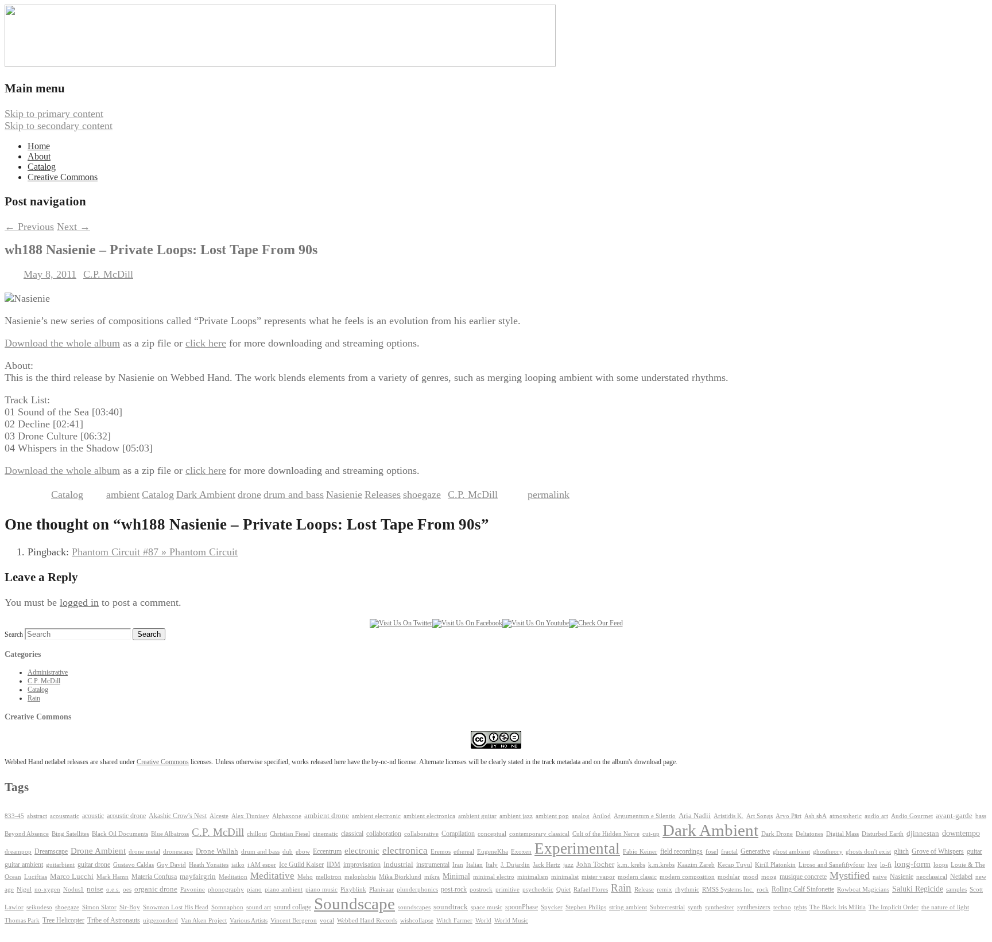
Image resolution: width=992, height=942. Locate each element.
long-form (912, 864)
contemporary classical (539, 834)
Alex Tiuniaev (250, 816)
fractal (729, 851)
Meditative (272, 875)
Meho (305, 877)
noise (95, 889)
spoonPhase (521, 907)
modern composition (687, 877)
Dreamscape (51, 851)
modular (729, 877)
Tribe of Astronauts (113, 920)
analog (581, 816)
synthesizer (719, 907)
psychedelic (537, 889)
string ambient (628, 907)
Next (73, 226)
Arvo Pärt (788, 816)
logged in (79, 602)
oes (127, 889)
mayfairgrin (198, 877)
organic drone (155, 889)
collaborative (421, 834)
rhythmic (687, 889)
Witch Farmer (454, 920)
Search (14, 634)
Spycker (552, 907)
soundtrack (450, 907)
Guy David (171, 865)
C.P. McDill (108, 274)
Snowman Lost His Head (175, 907)
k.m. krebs (631, 864)
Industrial (398, 865)
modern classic (637, 877)
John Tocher (595, 865)
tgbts (800, 907)
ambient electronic (376, 816)
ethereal (464, 851)
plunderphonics (417, 889)
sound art (258, 907)
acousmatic (64, 816)
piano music (321, 889)
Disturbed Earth (883, 834)
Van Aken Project (204, 920)
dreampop (18, 851)
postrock (481, 889)
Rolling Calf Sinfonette (803, 889)
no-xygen (47, 889)
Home (39, 146)
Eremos (441, 851)
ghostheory (828, 851)
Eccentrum (327, 851)
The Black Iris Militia (837, 907)
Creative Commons (63, 177)
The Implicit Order (894, 907)
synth (695, 907)
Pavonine (192, 889)
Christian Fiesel (290, 834)
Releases (383, 494)
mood (750, 877)
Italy (492, 865)
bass (980, 816)
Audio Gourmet (912, 815)
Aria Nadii (695, 815)
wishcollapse (416, 920)
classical (352, 834)
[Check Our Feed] (596, 623)
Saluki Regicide (917, 889)
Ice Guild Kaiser (301, 864)
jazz (568, 864)
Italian (474, 865)
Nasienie (344, 494)
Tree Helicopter (63, 920)
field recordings (681, 851)
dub (287, 851)
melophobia (360, 876)
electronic (361, 850)
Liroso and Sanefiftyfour (832, 865)
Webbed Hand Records (367, 920)
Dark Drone (777, 833)
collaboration (383, 833)
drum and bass (294, 494)
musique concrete (803, 877)
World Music (511, 920)
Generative (755, 851)
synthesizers (753, 907)
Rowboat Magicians (863, 889)
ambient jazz (516, 816)
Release (644, 889)
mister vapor (598, 876)
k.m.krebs (661, 864)
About (39, 156)
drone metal (144, 851)
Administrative (48, 672)
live (872, 864)
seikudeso (39, 907)
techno (782, 907)
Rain (34, 698)
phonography (226, 889)
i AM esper (261, 864)
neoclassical (931, 877)
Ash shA (815, 815)
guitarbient (60, 865)
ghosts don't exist (868, 851)
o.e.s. (113, 889)
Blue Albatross (170, 834)
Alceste (219, 816)
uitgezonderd (160, 920)
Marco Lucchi (72, 876)
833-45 (14, 816)
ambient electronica (429, 815)
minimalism (532, 876)
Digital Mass (842, 833)
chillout (257, 834)
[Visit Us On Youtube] (535, 623)
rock (763, 889)
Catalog (42, 167)
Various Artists (249, 920)
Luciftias (35, 877)
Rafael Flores (591, 889)
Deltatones (809, 834)
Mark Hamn (112, 877)
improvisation (362, 865)
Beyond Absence (27, 833)
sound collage (292, 907)
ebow (303, 851)
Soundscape (354, 903)
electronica (405, 850)
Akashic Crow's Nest (178, 816)
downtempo (961, 833)
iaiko (238, 864)
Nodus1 (73, 889)
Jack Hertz (546, 864)
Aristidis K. (728, 816)
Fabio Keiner (640, 851)
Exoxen (521, 851)
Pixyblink (353, 889)
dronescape (178, 851)
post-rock (454, 889)
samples (956, 889)
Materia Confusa (154, 876)
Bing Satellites (70, 834)
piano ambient (284, 889)
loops (940, 864)
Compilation (458, 834)
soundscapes (414, 907)
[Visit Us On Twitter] (401, 623)
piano (254, 889)
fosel (712, 851)
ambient (123, 494)
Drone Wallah (217, 851)
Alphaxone (286, 816)
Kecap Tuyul (735, 865)
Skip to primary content (54, 113)
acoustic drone (126, 816)
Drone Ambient (98, 850)
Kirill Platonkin (775, 865)
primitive (507, 889)
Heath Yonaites (208, 865)
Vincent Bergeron (293, 920)
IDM (333, 865)
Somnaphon (227, 907)
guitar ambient (24, 864)
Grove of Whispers (938, 851)
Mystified (850, 875)
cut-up (651, 834)
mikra (432, 876)
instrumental (433, 865)
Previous (29, 226)
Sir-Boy (129, 907)
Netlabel (961, 877)
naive (880, 877)
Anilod (601, 816)
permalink (548, 494)
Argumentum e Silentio (645, 816)
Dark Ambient (205, 494)
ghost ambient (791, 851)
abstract (37, 815)
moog (769, 877)
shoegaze (422, 494)
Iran (457, 865)
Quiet (563, 889)
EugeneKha (492, 851)
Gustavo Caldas (133, 865)
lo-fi (886, 865)
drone (249, 494)
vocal (327, 920)
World (483, 920)
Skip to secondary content (59, 125)
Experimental (577, 848)
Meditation (233, 876)
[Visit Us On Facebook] (467, 623)
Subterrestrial (667, 907)
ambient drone (326, 815)
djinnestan (922, 834)
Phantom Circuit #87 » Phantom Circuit (155, 552)
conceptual (492, 833)
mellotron (329, 877)
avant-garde (954, 816)
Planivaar (381, 889)
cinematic (325, 834)
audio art (876, 816)
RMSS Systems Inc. (728, 889)
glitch (901, 851)
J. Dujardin (515, 865)
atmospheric (846, 815)
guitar (974, 851)
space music (486, 907)
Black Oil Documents (120, 834)
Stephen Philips (585, 907)
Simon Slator (99, 907)
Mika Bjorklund (400, 876)
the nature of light (945, 907)
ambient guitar (477, 816)
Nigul (24, 889)
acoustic (93, 816)
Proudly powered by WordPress (71, 931)
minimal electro (493, 876)
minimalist (565, 877)
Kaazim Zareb (696, 865)
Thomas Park (22, 920)
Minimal (456, 876)
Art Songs (759, 816)
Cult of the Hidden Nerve (606, 834)
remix (664, 889)
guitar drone (94, 864)
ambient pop (552, 816)
